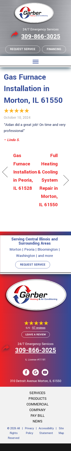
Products (37, 399)
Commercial (37, 404)
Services (37, 393)
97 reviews (38, 328)
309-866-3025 (40, 36)
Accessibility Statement (46, 430)
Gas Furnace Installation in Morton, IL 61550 (33, 89)
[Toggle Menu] (36, 61)
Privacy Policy (29, 430)
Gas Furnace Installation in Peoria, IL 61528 (25, 172)
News (37, 421)
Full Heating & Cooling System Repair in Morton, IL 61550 (47, 180)
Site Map (61, 430)
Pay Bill (37, 416)
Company (37, 410)
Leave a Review (35, 334)
